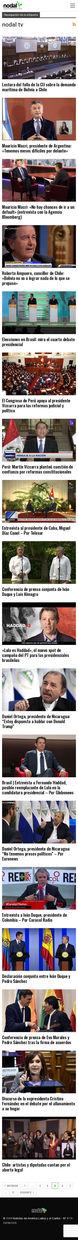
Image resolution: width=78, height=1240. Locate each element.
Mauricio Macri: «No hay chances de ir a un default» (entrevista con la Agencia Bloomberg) (38, 212)
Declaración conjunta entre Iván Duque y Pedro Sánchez (36, 978)
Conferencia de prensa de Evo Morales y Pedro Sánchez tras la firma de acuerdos (36, 1039)
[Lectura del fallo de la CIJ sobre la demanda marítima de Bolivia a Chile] (39, 58)
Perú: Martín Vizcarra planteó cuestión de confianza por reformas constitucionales (37, 469)
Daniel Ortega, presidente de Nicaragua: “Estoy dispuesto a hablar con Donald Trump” (36, 721)
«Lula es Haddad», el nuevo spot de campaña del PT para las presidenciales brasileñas (35, 655)
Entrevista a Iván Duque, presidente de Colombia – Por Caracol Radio (34, 917)
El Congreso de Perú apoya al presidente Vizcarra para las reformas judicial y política (36, 405)
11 (13, 1192)
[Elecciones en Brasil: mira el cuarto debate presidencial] (39, 312)
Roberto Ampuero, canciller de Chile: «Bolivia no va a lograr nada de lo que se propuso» (36, 278)
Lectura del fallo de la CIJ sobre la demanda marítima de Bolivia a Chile (39, 87)
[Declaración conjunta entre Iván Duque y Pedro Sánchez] (39, 949)
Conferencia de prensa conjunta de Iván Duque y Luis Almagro (35, 591)
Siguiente (26, 1192)
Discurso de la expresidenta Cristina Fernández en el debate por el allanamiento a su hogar (38, 1103)
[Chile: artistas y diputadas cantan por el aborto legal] (39, 1138)
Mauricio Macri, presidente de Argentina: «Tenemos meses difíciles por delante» (37, 148)
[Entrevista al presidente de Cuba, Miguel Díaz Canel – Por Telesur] (39, 501)
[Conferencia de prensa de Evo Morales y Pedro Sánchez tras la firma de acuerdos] (39, 1010)
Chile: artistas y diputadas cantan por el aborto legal (36, 1167)
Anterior (12, 1186)
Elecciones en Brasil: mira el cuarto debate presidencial (38, 341)
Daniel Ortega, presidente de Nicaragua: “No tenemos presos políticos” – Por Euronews (36, 853)
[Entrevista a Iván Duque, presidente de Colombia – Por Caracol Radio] (39, 888)
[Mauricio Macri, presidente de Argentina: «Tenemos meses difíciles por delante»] (39, 119)
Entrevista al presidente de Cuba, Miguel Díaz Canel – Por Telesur (36, 530)
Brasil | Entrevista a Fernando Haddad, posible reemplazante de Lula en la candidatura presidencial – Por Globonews (38, 787)
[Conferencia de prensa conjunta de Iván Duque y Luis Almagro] (39, 562)
